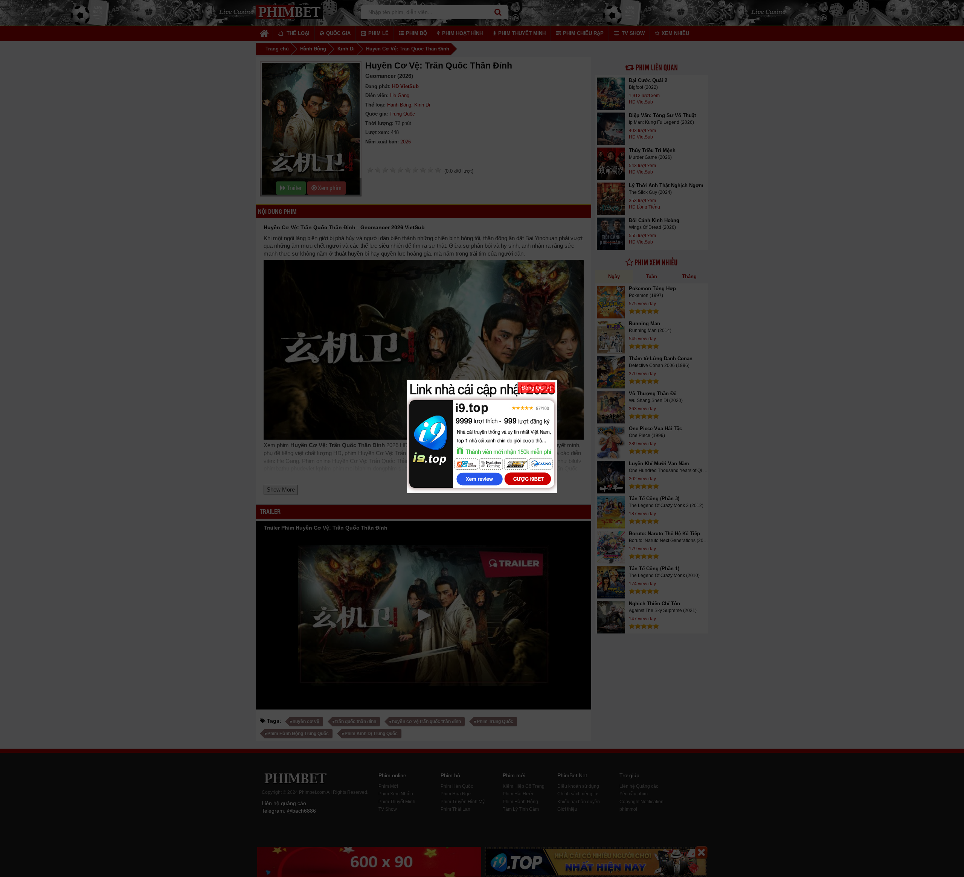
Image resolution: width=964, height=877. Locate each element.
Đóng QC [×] (536, 388)
